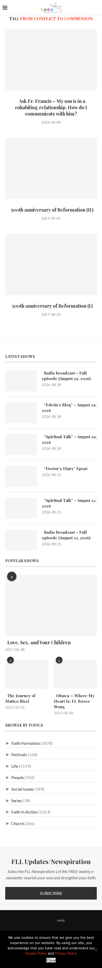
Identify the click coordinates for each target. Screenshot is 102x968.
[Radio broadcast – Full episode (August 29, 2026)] (21, 380)
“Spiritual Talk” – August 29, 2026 (69, 439)
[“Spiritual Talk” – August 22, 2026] (21, 508)
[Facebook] (32, 920)
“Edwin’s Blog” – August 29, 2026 (69, 407)
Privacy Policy (66, 953)
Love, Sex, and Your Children (38, 642)
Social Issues (22, 788)
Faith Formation (25, 743)
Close (51, 960)
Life (14, 766)
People (17, 777)
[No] (95, 949)
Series (16, 800)
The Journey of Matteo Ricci (20, 698)
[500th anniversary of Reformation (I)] (51, 264)
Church (17, 823)
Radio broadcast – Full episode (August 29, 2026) (66, 375)
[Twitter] (39, 920)
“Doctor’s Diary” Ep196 (65, 468)
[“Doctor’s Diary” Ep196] (21, 476)
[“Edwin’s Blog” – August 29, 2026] (21, 412)
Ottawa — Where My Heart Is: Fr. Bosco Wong (74, 701)
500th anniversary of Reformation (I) (51, 306)
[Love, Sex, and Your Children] (51, 605)
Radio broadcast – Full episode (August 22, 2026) (66, 535)
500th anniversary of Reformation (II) (51, 210)
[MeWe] (61, 921)
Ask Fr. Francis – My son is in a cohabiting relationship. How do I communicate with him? (51, 107)
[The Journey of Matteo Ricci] (26, 674)
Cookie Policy (36, 953)
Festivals (19, 754)
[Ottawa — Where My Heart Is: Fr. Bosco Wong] (75, 674)
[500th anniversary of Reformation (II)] (51, 168)
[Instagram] (45, 920)
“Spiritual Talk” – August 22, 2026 (69, 503)
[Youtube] (52, 920)
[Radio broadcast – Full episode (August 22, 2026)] (21, 540)
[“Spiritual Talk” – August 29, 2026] (21, 444)
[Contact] (69, 920)
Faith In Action (24, 811)
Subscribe (51, 893)
